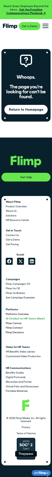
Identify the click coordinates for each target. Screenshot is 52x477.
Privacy (26, 427)
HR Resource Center (17, 220)
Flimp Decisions (15, 332)
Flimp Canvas (14, 323)
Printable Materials (17, 391)
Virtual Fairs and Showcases (22, 386)
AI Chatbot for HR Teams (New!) (25, 318)
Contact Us (12, 235)
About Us (11, 211)
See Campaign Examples (20, 297)
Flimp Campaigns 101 (18, 284)
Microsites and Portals (19, 381)
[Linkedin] (31, 261)
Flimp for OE (13, 288)
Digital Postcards (16, 377)
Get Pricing (12, 244)
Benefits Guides (15, 372)
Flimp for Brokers (15, 293)
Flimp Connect (14, 327)
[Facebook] (9, 261)
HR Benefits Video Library (20, 351)
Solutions (11, 215)
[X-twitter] (20, 261)
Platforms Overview (17, 314)
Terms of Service (26, 433)
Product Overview (16, 206)
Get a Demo (13, 239)
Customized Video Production (23, 356)
